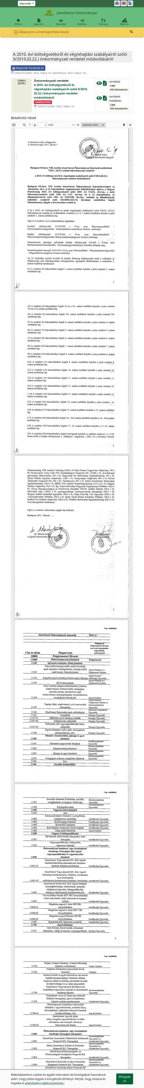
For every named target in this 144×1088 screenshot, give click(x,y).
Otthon (18, 22)
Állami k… (125, 24)
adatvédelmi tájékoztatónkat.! (44, 1083)
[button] (131, 32)
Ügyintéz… (39, 22)
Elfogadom (125, 1079)
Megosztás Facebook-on (29, 68)
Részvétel (61, 22)
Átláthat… (82, 22)
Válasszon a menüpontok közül (43, 31)
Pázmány (103, 24)
